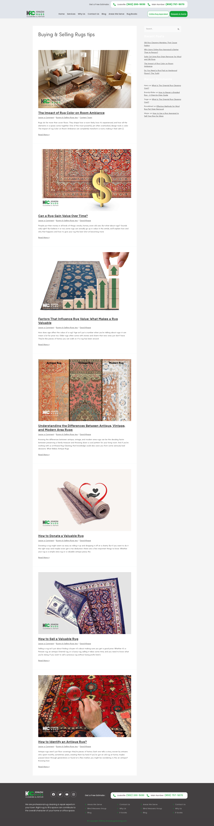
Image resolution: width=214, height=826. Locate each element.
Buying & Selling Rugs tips (67, 118)
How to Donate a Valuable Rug (61, 536)
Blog (104, 14)
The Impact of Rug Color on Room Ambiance (71, 113)
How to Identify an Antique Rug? (62, 742)
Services (71, 14)
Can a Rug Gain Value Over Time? (63, 216)
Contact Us (93, 14)
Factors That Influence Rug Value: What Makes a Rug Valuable (78, 321)
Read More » (43, 134)
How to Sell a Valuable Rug (58, 639)
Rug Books (132, 14)
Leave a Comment (46, 118)
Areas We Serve (116, 14)
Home (62, 14)
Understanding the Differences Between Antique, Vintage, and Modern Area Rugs (81, 428)
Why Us (81, 14)
